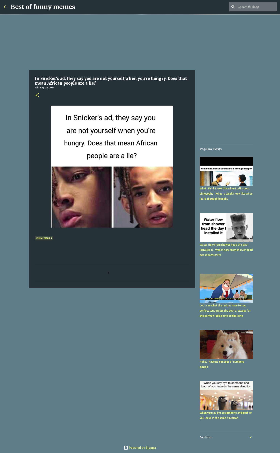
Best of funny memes (43, 7)
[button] (37, 95)
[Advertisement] (112, 42)
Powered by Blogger (142, 447)
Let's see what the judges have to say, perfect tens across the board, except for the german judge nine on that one (225, 310)
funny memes (44, 238)
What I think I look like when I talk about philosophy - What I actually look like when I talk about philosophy (226, 193)
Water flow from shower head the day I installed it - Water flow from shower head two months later (226, 250)
